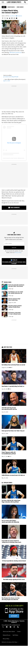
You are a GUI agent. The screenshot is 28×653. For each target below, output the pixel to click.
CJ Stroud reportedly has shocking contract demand (14, 561)
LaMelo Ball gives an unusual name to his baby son (13, 475)
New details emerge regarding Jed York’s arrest (14, 579)
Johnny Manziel (11, 7)
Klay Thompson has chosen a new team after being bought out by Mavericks (10, 598)
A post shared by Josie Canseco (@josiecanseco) (14, 158)
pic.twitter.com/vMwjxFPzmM (10, 76)
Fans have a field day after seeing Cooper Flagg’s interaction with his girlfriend (11, 501)
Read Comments (15, 207)
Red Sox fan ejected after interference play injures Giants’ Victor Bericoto (16, 285)
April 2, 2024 (6, 80)
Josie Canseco (20, 7)
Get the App (14, 616)
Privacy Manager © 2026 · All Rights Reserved (11, 624)
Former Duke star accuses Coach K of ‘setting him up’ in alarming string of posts (11, 541)
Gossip (4, 7)
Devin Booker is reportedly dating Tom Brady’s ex (13, 386)
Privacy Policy (18, 252)
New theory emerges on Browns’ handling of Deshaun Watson (15, 306)
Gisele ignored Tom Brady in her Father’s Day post (13, 431)
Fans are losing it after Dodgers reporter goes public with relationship (10, 521)
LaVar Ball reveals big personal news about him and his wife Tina (9, 408)
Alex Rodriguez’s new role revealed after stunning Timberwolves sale (15, 292)
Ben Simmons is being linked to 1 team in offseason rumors (14, 313)
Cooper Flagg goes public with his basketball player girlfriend (9, 452)
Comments (19, 15)
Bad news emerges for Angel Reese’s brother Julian (14, 299)
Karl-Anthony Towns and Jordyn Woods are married (13, 365)
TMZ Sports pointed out (15, 52)
